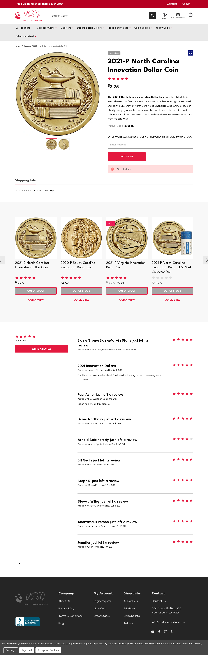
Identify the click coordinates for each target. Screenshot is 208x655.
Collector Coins (46, 27)
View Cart (100, 608)
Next (97, 94)
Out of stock (35, 291)
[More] (56, 28)
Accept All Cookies (48, 650)
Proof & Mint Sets (118, 27)
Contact (172, 3)
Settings (10, 650)
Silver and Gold (25, 36)
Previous (18, 94)
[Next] (19, 563)
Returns (128, 623)
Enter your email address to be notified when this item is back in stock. (150, 137)
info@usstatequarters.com (168, 622)
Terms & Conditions (70, 616)
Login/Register (102, 601)
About (186, 3)
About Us (64, 601)
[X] (159, 631)
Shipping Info (25, 180)
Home (17, 46)
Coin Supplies (142, 27)
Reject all (27, 650)
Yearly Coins (163, 27)
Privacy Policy (66, 608)
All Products (23, 27)
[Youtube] (153, 631)
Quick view (36, 300)
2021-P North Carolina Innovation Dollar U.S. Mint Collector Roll (171, 267)
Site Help (129, 608)
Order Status (102, 616)
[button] (35, 598)
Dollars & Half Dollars (89, 27)
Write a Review (41, 349)
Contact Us (159, 601)
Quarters (66, 27)
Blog (61, 623)
